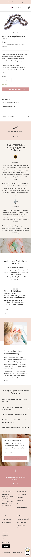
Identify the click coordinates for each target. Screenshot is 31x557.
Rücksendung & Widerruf (21, 527)
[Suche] (5, 8)
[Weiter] (28, 32)
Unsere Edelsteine (22, 507)
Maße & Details (6, 99)
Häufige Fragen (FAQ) (23, 519)
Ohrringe (19, 504)
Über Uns (4, 516)
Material (4, 112)
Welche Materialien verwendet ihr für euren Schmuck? (14, 401)
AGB (3, 539)
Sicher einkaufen (6, 522)
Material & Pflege (6, 519)
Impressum (5, 536)
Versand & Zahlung (22, 522)
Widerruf (6, 546)
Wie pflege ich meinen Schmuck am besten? (14, 427)
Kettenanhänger (21, 494)
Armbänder (20, 501)
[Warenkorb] (28, 8)
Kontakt (19, 516)
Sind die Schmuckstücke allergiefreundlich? (14, 415)
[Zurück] (2, 32)
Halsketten (20, 497)
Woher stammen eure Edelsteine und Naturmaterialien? (12, 408)
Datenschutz (5, 542)
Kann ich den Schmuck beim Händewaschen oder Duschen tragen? (14, 421)
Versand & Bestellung (8, 116)
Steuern (11, 44)
